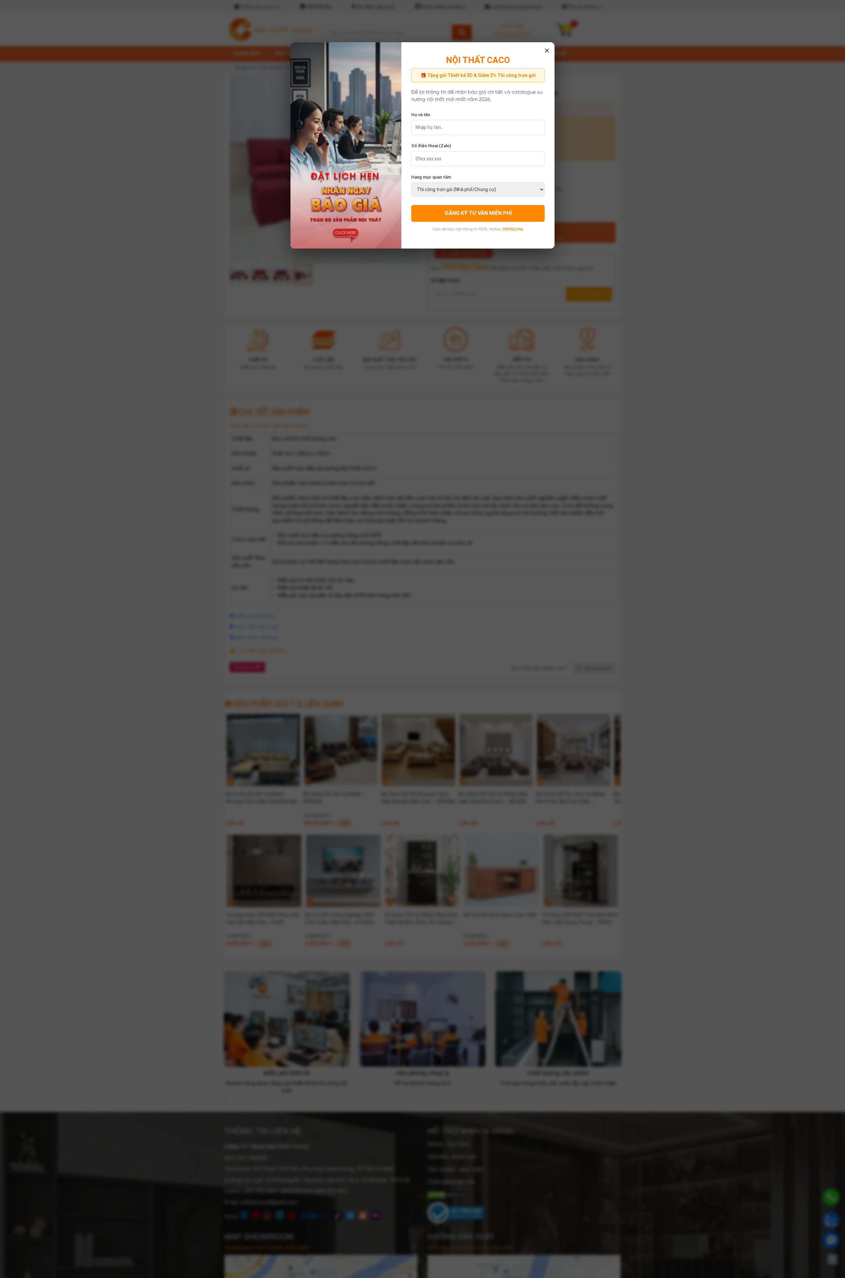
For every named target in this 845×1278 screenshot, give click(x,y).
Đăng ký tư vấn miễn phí (478, 213)
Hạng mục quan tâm (431, 177)
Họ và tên (420, 114)
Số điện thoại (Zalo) (431, 145)
